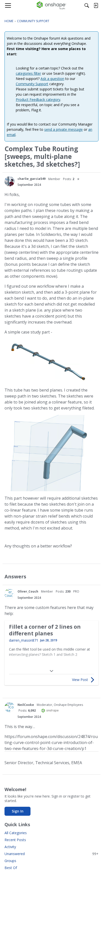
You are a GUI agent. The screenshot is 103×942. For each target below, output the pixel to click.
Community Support (32, 83)
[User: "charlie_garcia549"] (9, 181)
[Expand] (51, 671)
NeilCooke (26, 705)
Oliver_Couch (28, 591)
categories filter (28, 73)
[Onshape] (51, 5)
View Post (80, 679)
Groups (10, 860)
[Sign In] (95, 5)
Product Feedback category (38, 99)
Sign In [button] (18, 811)
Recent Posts (15, 839)
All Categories (15, 832)
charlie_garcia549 (32, 179)
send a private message (63, 129)
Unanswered (51, 853)
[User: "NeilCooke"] (9, 707)
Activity (10, 846)
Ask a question (52, 78)
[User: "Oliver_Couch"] (9, 594)
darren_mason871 (23, 640)
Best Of (10, 867)
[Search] (86, 5)
